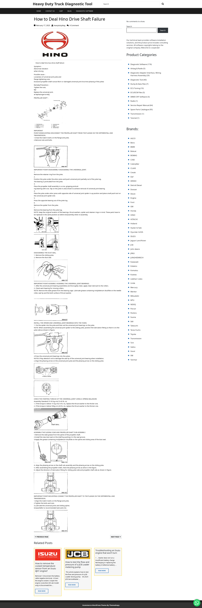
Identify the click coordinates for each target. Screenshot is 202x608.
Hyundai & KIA (136, 232)
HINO (132, 215)
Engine (133, 198)
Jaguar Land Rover (138, 240)
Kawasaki (134, 262)
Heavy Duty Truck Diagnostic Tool (62, 3)
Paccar (133, 308)
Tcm (132, 342)
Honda (133, 211)
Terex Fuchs (135, 330)
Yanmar (133, 359)
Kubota (133, 274)
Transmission (136, 338)
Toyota (133, 334)
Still (131, 321)
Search (129, 26)
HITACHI (134, 219)
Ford (132, 202)
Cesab (133, 172)
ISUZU (133, 236)
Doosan (133, 189)
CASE (132, 159)
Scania (133, 317)
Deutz (132, 194)
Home (39, 11)
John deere (135, 249)
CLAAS (133, 168)
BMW (132, 147)
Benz (132, 142)
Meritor (133, 291)
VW (131, 355)
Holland (133, 223)
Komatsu (134, 270)
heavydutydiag (59, 25)
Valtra (132, 347)
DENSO (133, 181)
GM (131, 206)
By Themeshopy (113, 605)
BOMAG (133, 155)
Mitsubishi (134, 296)
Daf (131, 177)
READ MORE (40, 590)
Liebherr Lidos (136, 279)
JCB (131, 245)
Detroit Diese (135, 185)
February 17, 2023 (43, 25)
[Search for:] (131, 4)
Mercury (134, 287)
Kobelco (133, 266)
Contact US (50, 11)
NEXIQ (133, 304)
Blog (69, 11)
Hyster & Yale (136, 228)
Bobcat (133, 151)
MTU (132, 300)
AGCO (132, 138)
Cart (61, 11)
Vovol (132, 351)
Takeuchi (134, 325)
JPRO (132, 253)
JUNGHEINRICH (137, 257)
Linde (132, 283)
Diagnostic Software (84, 11)
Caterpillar (134, 164)
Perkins (133, 313)
